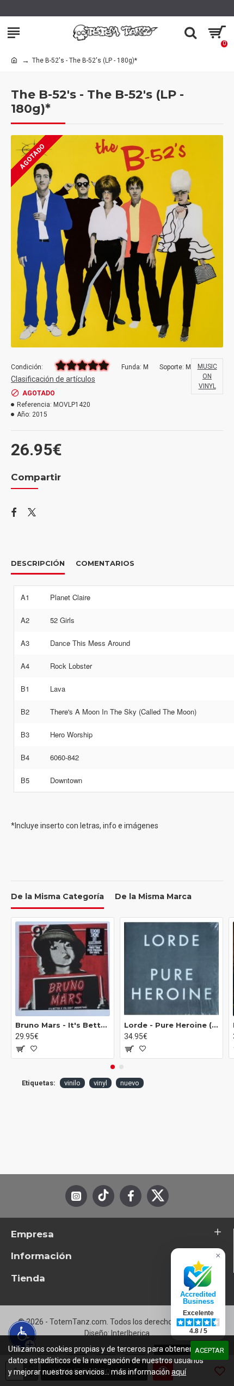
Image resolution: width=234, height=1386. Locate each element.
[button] (112, 1067)
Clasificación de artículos (53, 379)
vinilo (72, 1083)
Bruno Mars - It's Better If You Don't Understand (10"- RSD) (62, 1025)
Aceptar (209, 1350)
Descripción (38, 563)
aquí (178, 1371)
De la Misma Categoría (57, 896)
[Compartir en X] (32, 513)
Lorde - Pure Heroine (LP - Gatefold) (171, 1025)
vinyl (100, 1083)
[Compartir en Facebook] (14, 513)
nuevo (129, 1083)
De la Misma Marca (153, 896)
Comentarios (105, 563)
